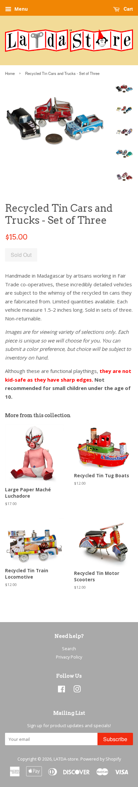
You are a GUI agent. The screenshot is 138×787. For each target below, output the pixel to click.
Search (69, 649)
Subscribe (115, 739)
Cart (127, 8)
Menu (20, 9)
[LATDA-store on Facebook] (61, 690)
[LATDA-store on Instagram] (77, 690)
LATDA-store (66, 759)
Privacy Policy (69, 657)
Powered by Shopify (100, 759)
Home (10, 73)
